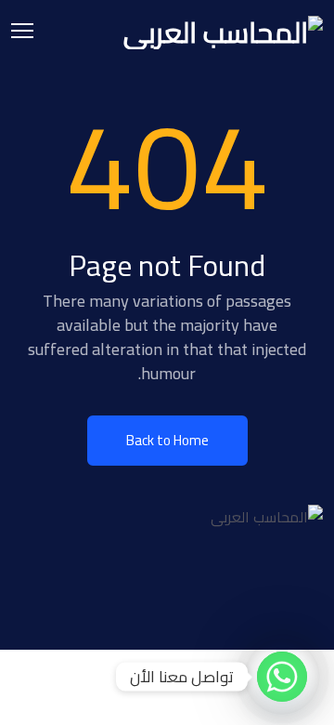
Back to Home (167, 440)
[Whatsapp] (282, 677)
